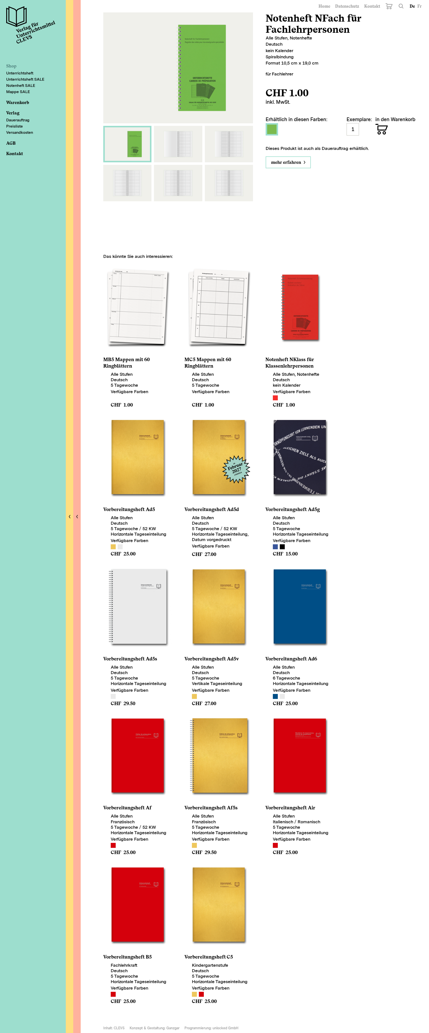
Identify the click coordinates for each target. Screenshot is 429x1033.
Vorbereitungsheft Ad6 (291, 659)
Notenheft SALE (20, 85)
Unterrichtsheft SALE (25, 79)
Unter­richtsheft (19, 73)
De (412, 6)
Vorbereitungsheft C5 (208, 957)
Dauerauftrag (17, 120)
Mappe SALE (18, 91)
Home (324, 6)
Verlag (12, 112)
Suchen (401, 6)
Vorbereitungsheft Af (127, 808)
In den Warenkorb (381, 129)
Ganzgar (172, 1028)
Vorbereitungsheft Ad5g (292, 509)
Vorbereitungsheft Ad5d (211, 509)
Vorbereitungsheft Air (290, 808)
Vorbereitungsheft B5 (127, 957)
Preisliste (14, 126)
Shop (11, 66)
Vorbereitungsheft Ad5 (129, 509)
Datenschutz (347, 6)
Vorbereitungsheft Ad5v (211, 659)
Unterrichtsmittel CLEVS (33, 31)
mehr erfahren (286, 162)
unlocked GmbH (225, 1028)
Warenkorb (389, 6)
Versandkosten (19, 132)
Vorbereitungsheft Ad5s (130, 659)
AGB (11, 143)
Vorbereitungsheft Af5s (211, 808)
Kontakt (372, 6)
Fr (419, 6)
